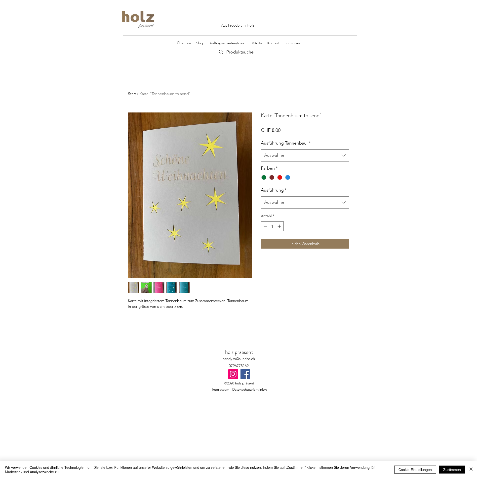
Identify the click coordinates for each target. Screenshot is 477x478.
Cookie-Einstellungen (415, 469)
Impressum (220, 389)
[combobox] (305, 155)
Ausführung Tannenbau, (286, 143)
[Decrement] (265, 226)
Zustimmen (452, 469)
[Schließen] (471, 469)
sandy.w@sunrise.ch (239, 358)
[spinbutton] (272, 226)
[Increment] (280, 226)
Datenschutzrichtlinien (249, 389)
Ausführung (274, 190)
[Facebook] (245, 374)
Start (132, 93)
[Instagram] (233, 374)
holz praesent (239, 352)
